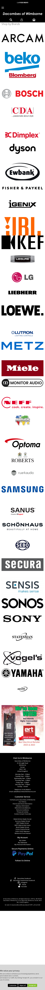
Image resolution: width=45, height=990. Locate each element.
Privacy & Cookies (22, 812)
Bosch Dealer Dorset (22, 827)
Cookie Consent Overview (22, 814)
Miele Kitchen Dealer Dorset (22, 819)
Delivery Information (22, 806)
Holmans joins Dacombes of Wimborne (22, 800)
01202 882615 (26, 790)
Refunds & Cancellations (22, 808)
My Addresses (22, 843)
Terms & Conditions (22, 810)
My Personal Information (22, 845)
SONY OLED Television (22, 831)
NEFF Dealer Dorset (22, 823)
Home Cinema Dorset (22, 829)
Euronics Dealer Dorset (22, 821)
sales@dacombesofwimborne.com (24, 792)
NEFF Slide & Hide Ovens (22, 825)
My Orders (22, 840)
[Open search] (11, 19)
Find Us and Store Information (22, 804)
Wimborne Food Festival (22, 833)
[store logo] (22, 14)
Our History (22, 802)
